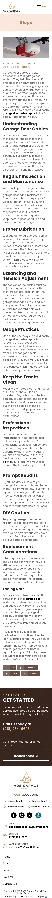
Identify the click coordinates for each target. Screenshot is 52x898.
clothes (7, 462)
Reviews (8, 877)
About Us (8, 863)
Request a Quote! (26, 756)
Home (6, 857)
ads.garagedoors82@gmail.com (28, 827)
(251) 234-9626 (16, 728)
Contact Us (10, 884)
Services (8, 870)
